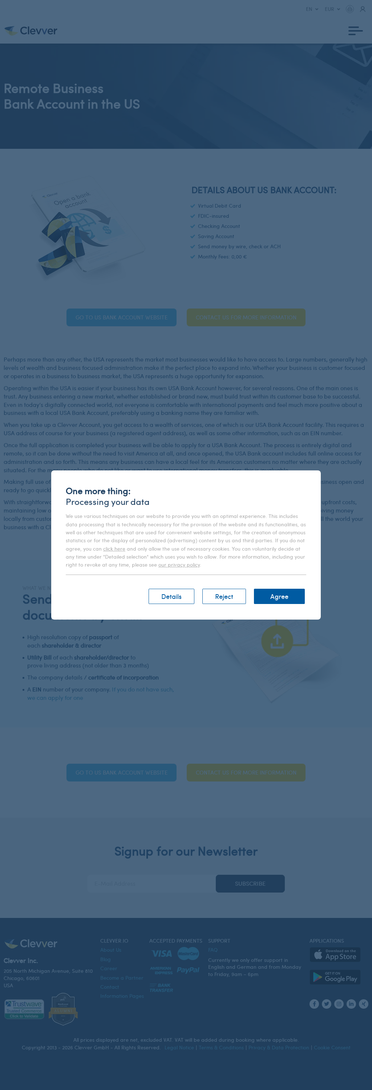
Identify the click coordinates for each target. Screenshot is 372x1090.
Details (171, 596)
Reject (224, 596)
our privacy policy (179, 564)
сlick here (114, 548)
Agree (279, 596)
